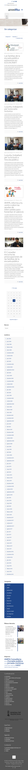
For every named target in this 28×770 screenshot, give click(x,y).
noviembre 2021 (10, 418)
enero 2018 (9, 514)
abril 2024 (9, 372)
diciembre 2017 (10, 517)
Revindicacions (10, 606)
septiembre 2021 (10, 421)
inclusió (5, 663)
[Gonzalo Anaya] (14, 9)
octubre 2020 (9, 438)
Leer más (21, 83)
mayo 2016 (9, 565)
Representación (8, 700)
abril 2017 (9, 540)
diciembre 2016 (10, 551)
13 (14, 298)
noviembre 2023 (10, 381)
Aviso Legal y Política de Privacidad (13, 678)
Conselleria (9, 592)
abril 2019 (9, 472)
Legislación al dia (9, 695)
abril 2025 (9, 361)
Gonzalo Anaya (9, 53)
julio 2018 (9, 497)
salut (18, 665)
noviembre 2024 (10, 364)
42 (11, 313)
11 (8, 298)
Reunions (9, 603)
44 (16, 313)
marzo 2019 (9, 474)
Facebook (7, 749)
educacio (5, 661)
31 (8, 308)
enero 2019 (9, 480)
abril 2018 (9, 506)
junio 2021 (9, 423)
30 (19, 305)
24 (16, 303)
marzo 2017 (9, 543)
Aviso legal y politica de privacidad (12, 766)
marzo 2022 (9, 406)
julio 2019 (9, 463)
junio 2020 (9, 446)
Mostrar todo (20, 38)
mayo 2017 (9, 537)
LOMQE (8, 598)
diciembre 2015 (10, 574)
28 (14, 305)
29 (16, 305)
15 (19, 298)
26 (8, 305)
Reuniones (9, 600)
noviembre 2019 (10, 457)
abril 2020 (9, 452)
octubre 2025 (9, 355)
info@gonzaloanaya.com (11, 5)
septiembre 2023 (10, 386)
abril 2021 (9, 426)
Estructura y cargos (9, 687)
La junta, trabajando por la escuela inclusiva (13, 108)
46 (14, 316)
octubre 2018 (9, 489)
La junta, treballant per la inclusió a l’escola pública (13, 157)
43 (14, 313)
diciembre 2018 (10, 483)
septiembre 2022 (10, 404)
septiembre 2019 (10, 460)
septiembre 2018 (10, 492)
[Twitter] (14, 1)
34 (16, 308)
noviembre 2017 (10, 520)
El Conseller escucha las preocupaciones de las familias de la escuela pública (13, 256)
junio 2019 (9, 466)
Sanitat (8, 608)
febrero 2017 (9, 545)
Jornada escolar (7, 665)
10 (19, 295)
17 (11, 300)
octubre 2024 (9, 367)
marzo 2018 (9, 509)
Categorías (7, 36)
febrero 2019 (9, 477)
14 (16, 298)
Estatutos (7, 684)
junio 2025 (9, 358)
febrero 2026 (9, 347)
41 (8, 313)
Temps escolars (15, 667)
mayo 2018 (9, 503)
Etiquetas (14, 36)
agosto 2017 (9, 528)
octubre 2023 (9, 384)
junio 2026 (9, 341)
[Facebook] (12, 1)
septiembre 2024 (10, 369)
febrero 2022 (9, 409)
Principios (7, 696)
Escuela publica (15, 661)
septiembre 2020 (10, 440)
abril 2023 (9, 392)
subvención (10, 667)
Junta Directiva (8, 693)
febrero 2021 (9, 429)
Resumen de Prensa (9, 701)
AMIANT (8, 585)
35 (19, 308)
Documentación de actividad (11, 682)
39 (16, 311)
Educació (9, 595)
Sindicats (9, 616)
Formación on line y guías (10, 689)
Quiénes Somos (8, 698)
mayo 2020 (9, 449)
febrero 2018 (9, 511)
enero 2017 (9, 548)
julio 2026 (9, 338)
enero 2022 (9, 412)
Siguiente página (13, 319)
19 (16, 300)
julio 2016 (9, 560)
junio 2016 (9, 563)
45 (19, 313)
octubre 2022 (9, 401)
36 (8, 311)
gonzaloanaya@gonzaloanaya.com (13, 747)
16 (8, 300)
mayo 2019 (9, 469)
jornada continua (15, 663)
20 (19, 300)
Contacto (7, 679)
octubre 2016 (9, 557)
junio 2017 (9, 534)
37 (11, 311)
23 (14, 303)
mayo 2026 (9, 344)
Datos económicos (9, 681)
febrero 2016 (9, 568)
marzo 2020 (9, 455)
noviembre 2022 (10, 398)
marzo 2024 (9, 375)
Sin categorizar (10, 613)
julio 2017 (9, 531)
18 (14, 300)
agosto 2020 (9, 443)
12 (11, 298)
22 (11, 303)
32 (11, 308)
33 (14, 308)
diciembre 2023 (10, 378)
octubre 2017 (9, 523)
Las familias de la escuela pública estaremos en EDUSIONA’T (12, 59)
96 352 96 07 (11, 3)
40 (19, 311)
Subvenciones (8, 704)
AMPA (8, 587)
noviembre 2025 (10, 352)
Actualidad (7, 676)
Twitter (6, 750)
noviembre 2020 (10, 435)
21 (8, 303)
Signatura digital (10, 611)
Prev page (15, 288)
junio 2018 (9, 500)
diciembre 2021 (10, 415)
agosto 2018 (9, 494)
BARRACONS (9, 590)
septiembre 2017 (10, 526)
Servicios (7, 703)
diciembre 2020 (10, 432)
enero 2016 (9, 571)
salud (14, 665)
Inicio (6, 692)
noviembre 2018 (10, 486)
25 (19, 303)
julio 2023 (9, 389)
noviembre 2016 (10, 554)
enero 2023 (9, 395)
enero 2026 (9, 350)
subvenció (6, 667)
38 (14, 311)
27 (11, 305)
